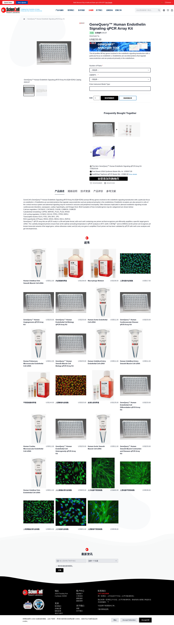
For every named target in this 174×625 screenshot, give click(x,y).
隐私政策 (58, 611)
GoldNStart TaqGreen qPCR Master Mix (106, 174)
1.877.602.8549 (103, 593)
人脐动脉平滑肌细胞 (127, 490)
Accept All (145, 620)
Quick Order (8, 2)
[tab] (59, 191)
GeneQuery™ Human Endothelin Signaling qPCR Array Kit (120, 166)
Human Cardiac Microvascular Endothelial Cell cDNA (33, 449)
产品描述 (59, 191)
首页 (24, 19)
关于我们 (79, 611)
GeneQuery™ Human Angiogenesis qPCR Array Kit (33, 322)
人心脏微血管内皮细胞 (64, 490)
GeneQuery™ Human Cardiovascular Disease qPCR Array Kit (129, 322)
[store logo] (21, 10)
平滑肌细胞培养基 (29, 402)
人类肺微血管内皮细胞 (31, 529)
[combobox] (148, 10)
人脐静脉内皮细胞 (62, 402)
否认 (115, 620)
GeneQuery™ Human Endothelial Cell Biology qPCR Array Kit (65, 322)
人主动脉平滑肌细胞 (95, 490)
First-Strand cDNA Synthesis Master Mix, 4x (107, 171)
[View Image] (41, 90)
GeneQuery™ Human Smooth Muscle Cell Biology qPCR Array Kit (65, 363)
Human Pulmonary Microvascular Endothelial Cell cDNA (33, 363)
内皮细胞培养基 (61, 281)
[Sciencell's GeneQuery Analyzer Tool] (120, 43)
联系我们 (58, 606)
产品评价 (98, 191)
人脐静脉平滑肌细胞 (95, 529)
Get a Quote (22, 2)
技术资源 (85, 191)
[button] (167, 2)
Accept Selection (129, 620)
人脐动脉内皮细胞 (126, 281)
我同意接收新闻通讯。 (66, 566)
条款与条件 (59, 613)
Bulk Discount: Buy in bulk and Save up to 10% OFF (92, 2)
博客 (77, 608)
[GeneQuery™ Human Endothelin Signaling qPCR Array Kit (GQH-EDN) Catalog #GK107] (28, 90)
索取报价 (79, 598)
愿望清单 (79, 601)
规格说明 (72, 191)
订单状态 (79, 596)
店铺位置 (58, 608)
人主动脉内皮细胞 (62, 529)
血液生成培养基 (93, 402)
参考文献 (111, 191)
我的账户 (79, 593)
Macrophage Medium (96, 281)
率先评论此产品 (94, 36)
